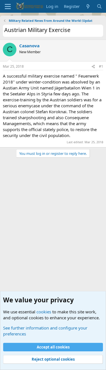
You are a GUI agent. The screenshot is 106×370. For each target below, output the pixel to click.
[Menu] (7, 6)
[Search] (99, 6)
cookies (43, 312)
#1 (101, 66)
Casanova (29, 45)
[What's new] (88, 6)
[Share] (93, 66)
